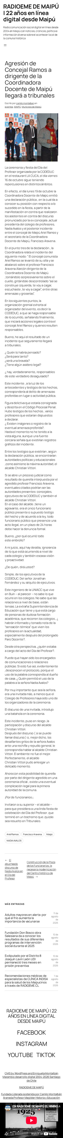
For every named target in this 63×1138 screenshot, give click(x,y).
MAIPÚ (17, 106)
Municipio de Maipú (31, 106)
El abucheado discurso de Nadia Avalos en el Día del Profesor (14, 869)
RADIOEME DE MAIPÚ (31, 1087)
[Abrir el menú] (5, 45)
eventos (9, 106)
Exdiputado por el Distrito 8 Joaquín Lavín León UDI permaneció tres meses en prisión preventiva (23, 960)
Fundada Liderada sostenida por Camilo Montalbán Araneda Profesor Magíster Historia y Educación (31, 1096)
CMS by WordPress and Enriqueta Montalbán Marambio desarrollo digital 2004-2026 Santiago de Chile (31, 1077)
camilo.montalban (25, 103)
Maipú (49, 834)
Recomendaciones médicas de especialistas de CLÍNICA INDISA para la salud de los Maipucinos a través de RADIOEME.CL (26, 980)
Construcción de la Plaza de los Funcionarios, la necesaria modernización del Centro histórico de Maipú (41, 869)
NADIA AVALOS (14, 840)
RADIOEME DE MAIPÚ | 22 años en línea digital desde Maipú (31, 12)
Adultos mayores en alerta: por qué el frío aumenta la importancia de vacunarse (25, 918)
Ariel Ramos (13, 834)
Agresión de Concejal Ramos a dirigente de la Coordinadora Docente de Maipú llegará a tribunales (30, 79)
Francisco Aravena (32, 834)
